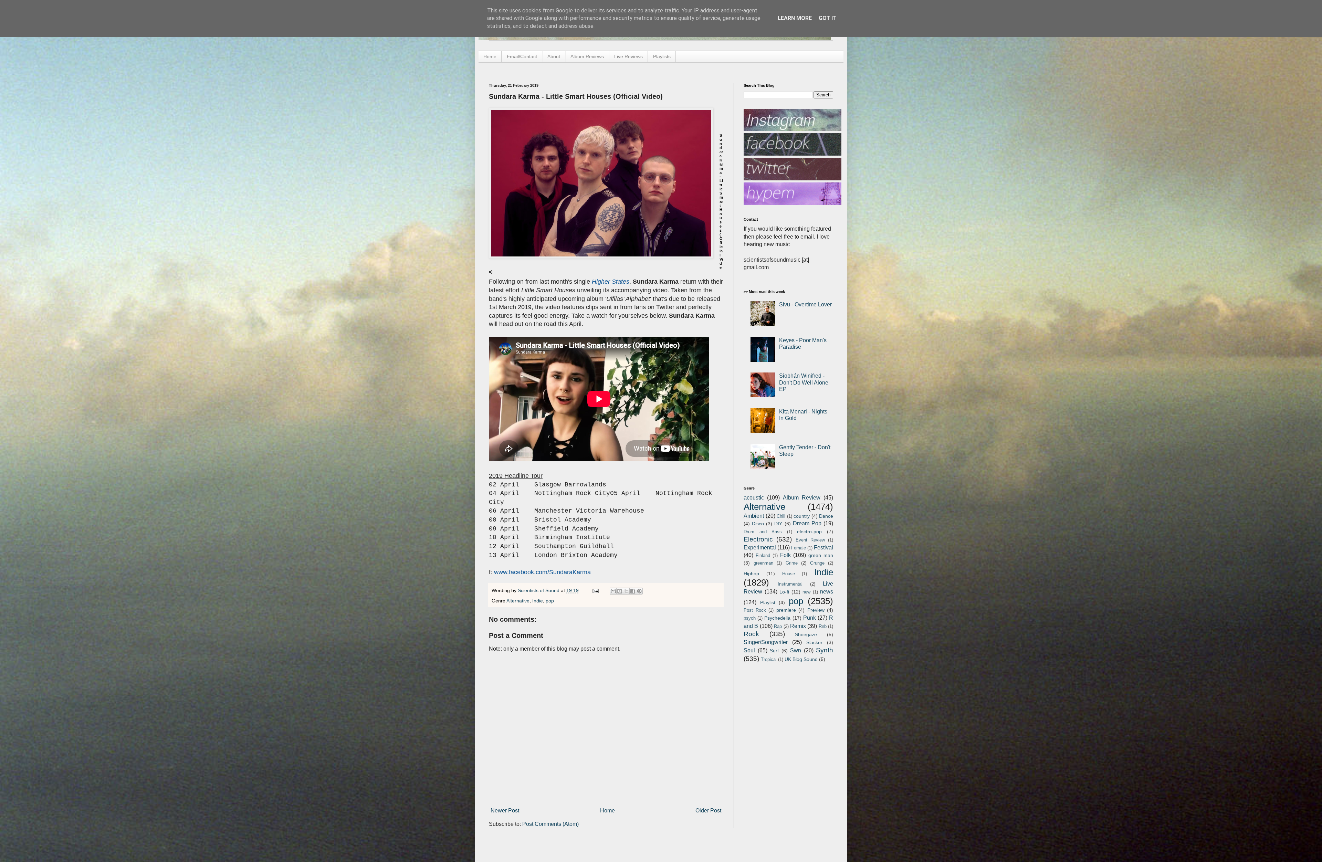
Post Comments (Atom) (550, 824)
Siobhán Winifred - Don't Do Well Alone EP (803, 382)
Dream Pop (807, 523)
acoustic (754, 498)
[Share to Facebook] (632, 591)
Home (489, 56)
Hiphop (751, 573)
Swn (795, 650)
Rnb (823, 626)
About (553, 56)
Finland (763, 555)
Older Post (708, 810)
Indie (537, 600)
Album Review (801, 498)
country (802, 516)
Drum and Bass (763, 531)
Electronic (758, 539)
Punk (809, 618)
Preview (816, 610)
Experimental (760, 547)
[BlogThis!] (619, 591)
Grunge (817, 563)
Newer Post (505, 810)
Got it (828, 18)
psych (750, 618)
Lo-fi (784, 592)
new (806, 592)
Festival (823, 547)
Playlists (662, 56)
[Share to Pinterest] (639, 591)
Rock (751, 634)
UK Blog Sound (801, 659)
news (826, 592)
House (788, 573)
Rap (778, 626)
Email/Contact (522, 56)
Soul (749, 650)
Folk (785, 555)
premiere (786, 610)
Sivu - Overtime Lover (805, 304)
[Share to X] (626, 591)
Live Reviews (628, 56)
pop (550, 600)
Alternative (517, 600)
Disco (758, 523)
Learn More (795, 18)
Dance (826, 516)
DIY (778, 523)
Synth (824, 650)
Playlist (767, 602)
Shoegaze (806, 634)
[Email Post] (595, 590)
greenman (763, 563)
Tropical (769, 659)
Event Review (810, 540)
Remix (798, 626)
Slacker (814, 642)
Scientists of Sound (539, 590)
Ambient (754, 516)
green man (820, 555)
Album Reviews (587, 56)
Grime (792, 563)
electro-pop (809, 531)
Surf (774, 650)
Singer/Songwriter (766, 642)
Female (798, 547)
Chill (781, 516)
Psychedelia (777, 618)
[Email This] (613, 591)
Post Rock (755, 610)
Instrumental (790, 584)
